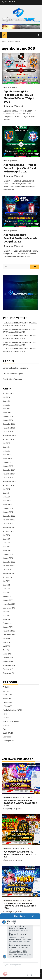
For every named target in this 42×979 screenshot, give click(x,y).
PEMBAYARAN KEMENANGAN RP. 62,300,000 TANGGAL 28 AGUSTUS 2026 (20, 854)
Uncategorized (8, 741)
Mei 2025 (6, 451)
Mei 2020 (6, 646)
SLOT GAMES (8, 733)
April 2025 (6, 455)
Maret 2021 (7, 619)
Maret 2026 (7, 413)
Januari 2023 (8, 558)
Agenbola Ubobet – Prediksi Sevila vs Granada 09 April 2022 (20, 238)
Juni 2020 (6, 642)
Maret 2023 (7, 550)
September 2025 (9, 436)
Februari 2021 (8, 623)
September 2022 (9, 573)
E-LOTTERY (7, 695)
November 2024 (9, 474)
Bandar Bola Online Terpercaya (15, 368)
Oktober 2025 (8, 432)
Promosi (6, 725)
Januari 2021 (8, 627)
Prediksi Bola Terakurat (12, 379)
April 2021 (6, 616)
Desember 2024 (9, 470)
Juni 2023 (6, 539)
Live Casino (7, 702)
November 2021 (9, 604)
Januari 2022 (8, 600)
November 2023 (9, 520)
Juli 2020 (6, 638)
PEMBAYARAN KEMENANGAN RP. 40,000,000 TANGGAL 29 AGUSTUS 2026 (20, 803)
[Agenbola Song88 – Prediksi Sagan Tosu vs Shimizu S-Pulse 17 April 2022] (21, 68)
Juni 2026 (6, 401)
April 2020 (6, 650)
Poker (5, 714)
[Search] (38, 35)
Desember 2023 (9, 516)
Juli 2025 (6, 443)
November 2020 (9, 631)
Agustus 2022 (8, 577)
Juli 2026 (6, 397)
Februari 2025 (8, 462)
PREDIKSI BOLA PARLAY (12, 721)
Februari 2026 (8, 416)
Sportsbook (13, 87)
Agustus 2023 (8, 531)
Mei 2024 (6, 497)
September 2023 (9, 527)
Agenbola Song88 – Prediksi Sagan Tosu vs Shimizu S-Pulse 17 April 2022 (19, 96)
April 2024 (6, 501)
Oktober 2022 (8, 570)
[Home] (4, 35)
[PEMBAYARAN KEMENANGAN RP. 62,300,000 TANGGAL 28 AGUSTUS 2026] (21, 829)
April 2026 (6, 409)
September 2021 (9, 608)
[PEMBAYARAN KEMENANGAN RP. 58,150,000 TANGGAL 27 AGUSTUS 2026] (21, 881)
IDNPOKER (7, 699)
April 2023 (6, 547)
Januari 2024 (8, 512)
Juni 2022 (6, 585)
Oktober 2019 (8, 669)
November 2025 (9, 428)
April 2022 (6, 593)
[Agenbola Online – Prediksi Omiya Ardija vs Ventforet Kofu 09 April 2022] (21, 141)
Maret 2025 (7, 458)
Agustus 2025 (8, 439)
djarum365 (19, 106)
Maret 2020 (7, 654)
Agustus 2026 (8, 393)
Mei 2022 (6, 589)
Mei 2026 (6, 405)
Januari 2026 (8, 420)
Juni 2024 (6, 493)
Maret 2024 (7, 504)
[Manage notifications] (5, 974)
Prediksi (6, 87)
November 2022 (9, 566)
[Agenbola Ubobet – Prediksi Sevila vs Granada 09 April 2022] (21, 211)
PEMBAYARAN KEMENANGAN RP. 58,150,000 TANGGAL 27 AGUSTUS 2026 (20, 905)
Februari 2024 (8, 508)
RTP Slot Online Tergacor (13, 374)
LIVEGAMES (7, 706)
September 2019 (9, 673)
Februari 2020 (8, 658)
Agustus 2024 (8, 485)
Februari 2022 (8, 596)
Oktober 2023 (8, 524)
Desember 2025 (9, 424)
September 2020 (9, 635)
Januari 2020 (8, 661)
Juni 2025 (6, 447)
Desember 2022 (9, 562)
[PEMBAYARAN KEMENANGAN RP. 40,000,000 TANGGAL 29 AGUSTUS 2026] (21, 778)
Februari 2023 (8, 554)
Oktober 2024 (8, 478)
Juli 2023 (6, 535)
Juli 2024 (6, 489)
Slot (4, 729)
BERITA (6, 691)
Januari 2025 (8, 466)
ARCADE (6, 687)
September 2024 (9, 481)
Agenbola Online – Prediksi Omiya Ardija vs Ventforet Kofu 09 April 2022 (20, 168)
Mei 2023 (6, 543)
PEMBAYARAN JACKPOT (12, 710)
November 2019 (9, 665)
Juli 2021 (6, 612)
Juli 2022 (6, 581)
